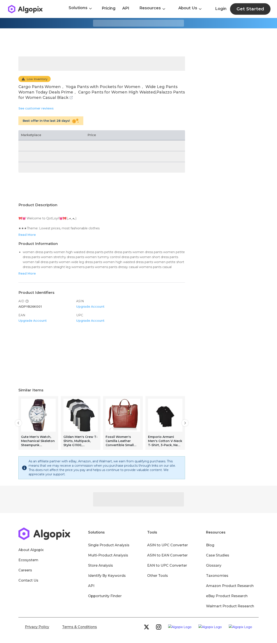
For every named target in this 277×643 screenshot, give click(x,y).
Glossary (213, 565)
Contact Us (28, 580)
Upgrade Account (90, 307)
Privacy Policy (37, 627)
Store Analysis (100, 565)
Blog (210, 545)
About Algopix (31, 550)
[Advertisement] (138, 42)
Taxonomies (217, 576)
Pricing (109, 8)
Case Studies (217, 555)
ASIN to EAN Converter (167, 555)
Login (221, 8)
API (125, 8)
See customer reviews (36, 108)
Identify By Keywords (107, 576)
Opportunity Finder (105, 596)
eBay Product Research (227, 596)
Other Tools (157, 576)
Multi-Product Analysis (108, 555)
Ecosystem (28, 560)
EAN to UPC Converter (167, 565)
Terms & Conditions (79, 627)
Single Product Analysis (108, 545)
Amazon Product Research (230, 586)
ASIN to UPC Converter (167, 545)
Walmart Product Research (230, 606)
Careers (25, 570)
